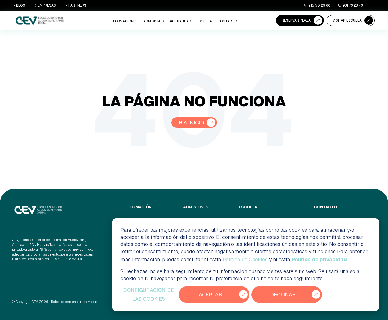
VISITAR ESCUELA (347, 20)
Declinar (283, 294)
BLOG (20, 5)
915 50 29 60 (319, 5)
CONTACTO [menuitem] (227, 21)
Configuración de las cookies (148, 294)
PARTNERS (77, 5)
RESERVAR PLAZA (296, 20)
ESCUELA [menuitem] (204, 21)
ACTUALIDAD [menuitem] (180, 21)
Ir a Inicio (190, 122)
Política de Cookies (245, 259)
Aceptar (210, 294)
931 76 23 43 (353, 5)
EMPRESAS (47, 5)
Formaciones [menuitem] (125, 21)
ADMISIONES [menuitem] (153, 21)
